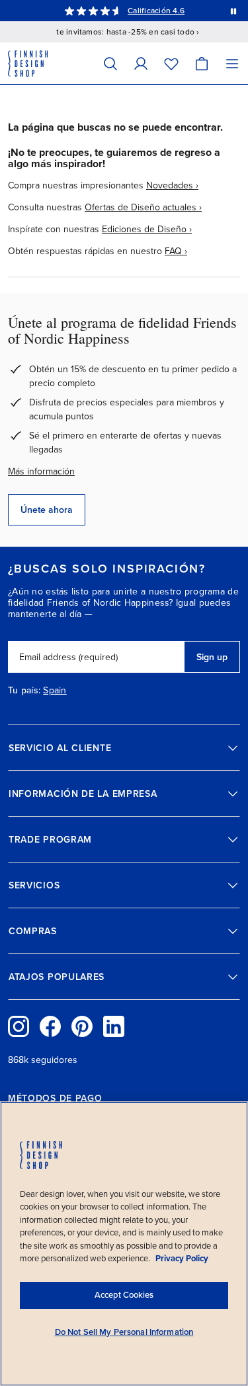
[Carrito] (201, 63)
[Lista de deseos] (171, 63)
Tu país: (24, 690)
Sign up (211, 657)
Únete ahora (47, 510)
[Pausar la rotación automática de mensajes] (233, 10)
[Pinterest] (82, 1026)
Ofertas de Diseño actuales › (143, 207)
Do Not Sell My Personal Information (124, 1332)
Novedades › (172, 185)
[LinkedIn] (113, 1026)
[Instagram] (18, 1026)
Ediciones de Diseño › (147, 229)
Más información (41, 471)
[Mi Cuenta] (141, 63)
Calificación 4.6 (156, 10)
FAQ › (176, 251)
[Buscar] (110, 63)
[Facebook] (50, 1026)
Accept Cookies (124, 1295)
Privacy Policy (181, 1258)
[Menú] (232, 63)
